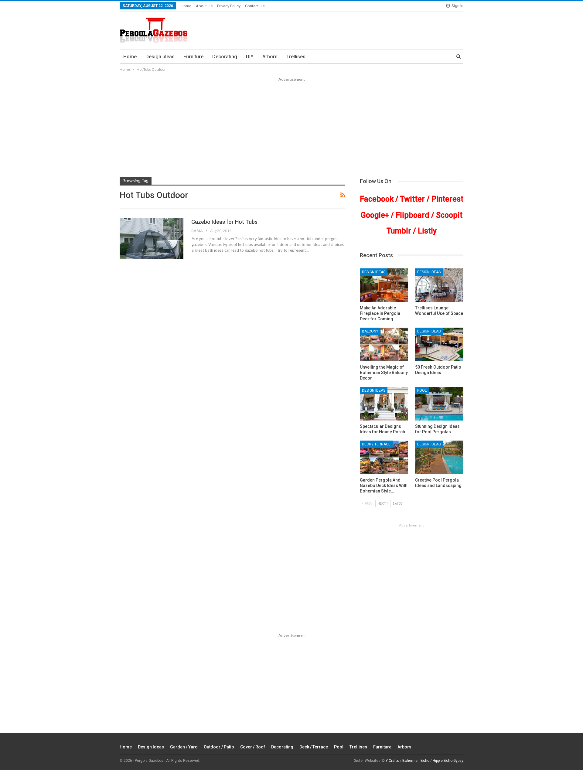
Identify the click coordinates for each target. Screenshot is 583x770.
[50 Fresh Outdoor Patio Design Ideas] (439, 344)
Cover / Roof (252, 746)
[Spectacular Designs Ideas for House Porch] (384, 404)
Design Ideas (160, 57)
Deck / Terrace (376, 444)
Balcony (370, 331)
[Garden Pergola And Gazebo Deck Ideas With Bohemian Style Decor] (384, 457)
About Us (204, 6)
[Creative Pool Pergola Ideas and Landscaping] (439, 457)
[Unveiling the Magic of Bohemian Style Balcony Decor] (384, 344)
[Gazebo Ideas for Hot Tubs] (151, 238)
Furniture (193, 57)
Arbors (270, 57)
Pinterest (447, 199)
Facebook (377, 199)
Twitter (412, 199)
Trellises (295, 57)
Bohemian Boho (415, 760)
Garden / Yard (184, 746)
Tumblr (399, 231)
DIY (250, 57)
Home (186, 6)
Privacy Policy (228, 6)
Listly (427, 231)
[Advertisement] (291, 128)
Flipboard (412, 215)
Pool (422, 390)
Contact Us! (255, 6)
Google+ (375, 215)
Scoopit (449, 215)
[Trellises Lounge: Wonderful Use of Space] (439, 285)
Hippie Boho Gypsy (448, 760)
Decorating (224, 57)
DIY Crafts (390, 760)
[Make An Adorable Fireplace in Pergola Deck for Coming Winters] (384, 285)
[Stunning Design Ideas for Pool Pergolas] (439, 404)
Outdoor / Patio (219, 746)
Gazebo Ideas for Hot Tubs (224, 222)
